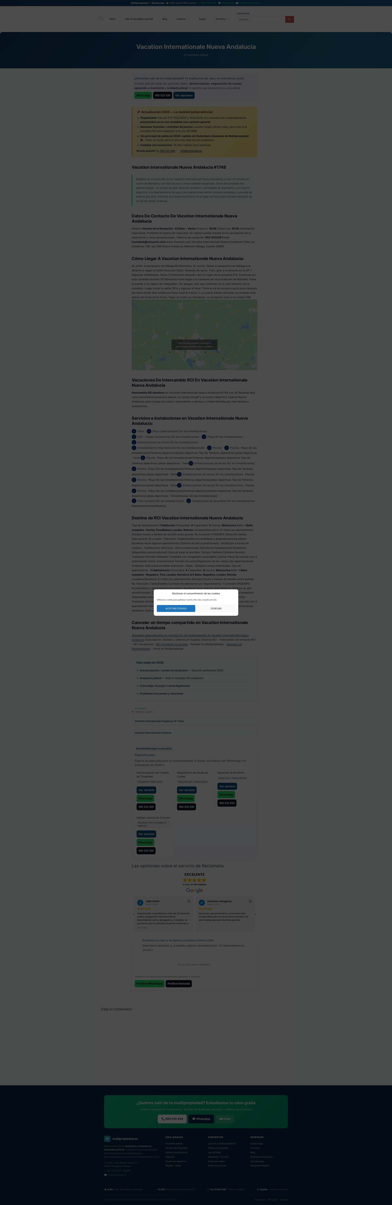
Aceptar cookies (176, 608)
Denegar (216, 608)
